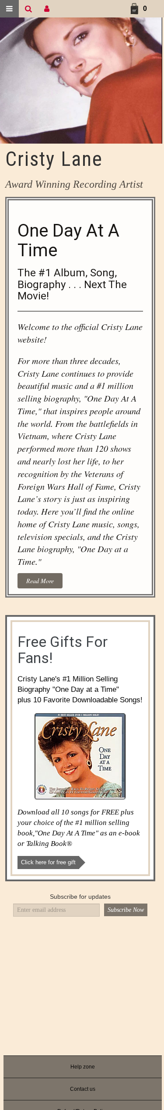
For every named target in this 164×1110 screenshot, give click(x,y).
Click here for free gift (48, 862)
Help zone (82, 1067)
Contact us (82, 1089)
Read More (40, 581)
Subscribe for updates (80, 896)
